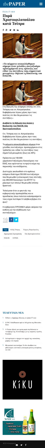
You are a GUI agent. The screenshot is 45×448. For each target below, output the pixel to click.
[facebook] (25, 445)
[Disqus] (22, 278)
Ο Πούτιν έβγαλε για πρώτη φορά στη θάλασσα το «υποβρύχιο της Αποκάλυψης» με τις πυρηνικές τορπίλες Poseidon (23, 332)
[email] (17, 445)
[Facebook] (11, 219)
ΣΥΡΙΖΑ (15, 238)
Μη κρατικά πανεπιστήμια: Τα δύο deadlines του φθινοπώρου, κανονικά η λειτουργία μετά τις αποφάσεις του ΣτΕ (23, 348)
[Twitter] (16, 219)
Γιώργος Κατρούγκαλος (31, 230)
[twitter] (21, 445)
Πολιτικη (9, 12)
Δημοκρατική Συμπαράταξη (13, 234)
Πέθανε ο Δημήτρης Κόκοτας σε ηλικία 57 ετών (20, 318)
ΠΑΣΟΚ (7, 238)
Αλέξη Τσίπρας (15, 230)
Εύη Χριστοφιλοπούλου (32, 234)
